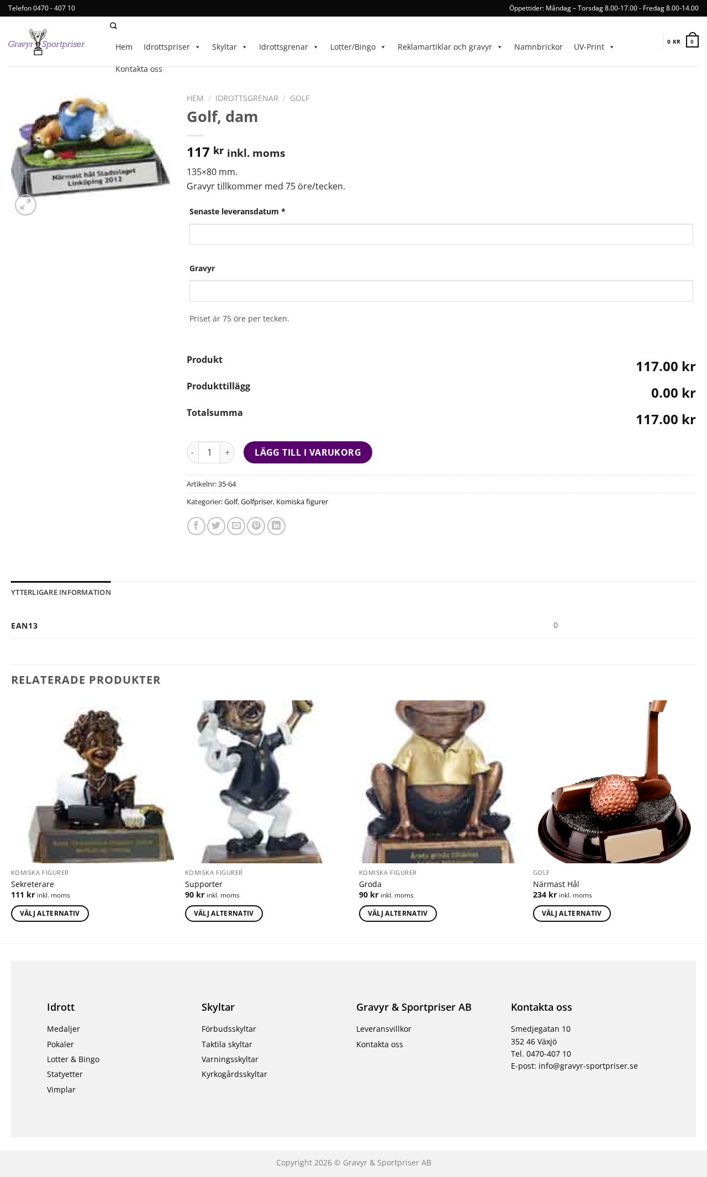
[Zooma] (25, 205)
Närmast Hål (556, 884)
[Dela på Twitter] (216, 526)
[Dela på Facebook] (196, 526)
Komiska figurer (302, 501)
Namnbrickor (538, 46)
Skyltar (224, 46)
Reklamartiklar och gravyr (445, 46)
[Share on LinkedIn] (276, 526)
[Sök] (113, 26)
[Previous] (11, 820)
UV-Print (589, 46)
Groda (370, 884)
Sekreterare (32, 884)
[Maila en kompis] (236, 526)
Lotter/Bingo (353, 46)
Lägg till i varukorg (308, 452)
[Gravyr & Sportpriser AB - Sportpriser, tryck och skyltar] (50, 41)
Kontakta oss (138, 69)
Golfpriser (257, 501)
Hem (124, 46)
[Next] (695, 820)
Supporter (204, 884)
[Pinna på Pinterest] (256, 526)
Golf (299, 98)
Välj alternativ (50, 913)
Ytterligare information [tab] (61, 592)
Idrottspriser (167, 46)
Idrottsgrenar (283, 46)
